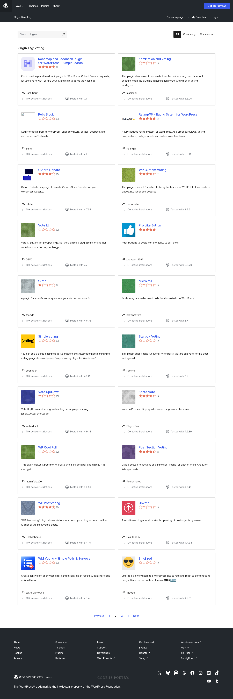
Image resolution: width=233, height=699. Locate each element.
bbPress (187, 652)
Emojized (145, 558)
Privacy (18, 658)
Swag (143, 658)
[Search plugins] (63, 34)
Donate (144, 652)
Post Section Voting (153, 447)
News (17, 647)
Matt (185, 647)
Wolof (49, 677)
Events (143, 647)
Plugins (59, 652)
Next (136, 615)
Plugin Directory (23, 17)
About (17, 642)
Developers (104, 652)
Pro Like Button (150, 225)
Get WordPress (217, 5)
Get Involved (146, 642)
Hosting (18, 652)
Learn (100, 642)
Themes (60, 647)
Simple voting (48, 336)
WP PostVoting (49, 503)
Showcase (61, 642)
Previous (99, 615)
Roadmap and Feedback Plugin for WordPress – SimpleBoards (60, 61)
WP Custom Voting (152, 170)
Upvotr (144, 503)
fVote (42, 281)
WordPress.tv (106, 658)
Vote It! (43, 225)
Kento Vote (147, 392)
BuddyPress (189, 658)
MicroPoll (145, 281)
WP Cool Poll (47, 447)
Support (101, 647)
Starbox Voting (150, 336)
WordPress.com (191, 642)
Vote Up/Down (49, 392)
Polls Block (46, 114)
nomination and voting (155, 59)
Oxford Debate (49, 170)
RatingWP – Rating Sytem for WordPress (168, 114)
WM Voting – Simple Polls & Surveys (64, 558)
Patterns (60, 658)
